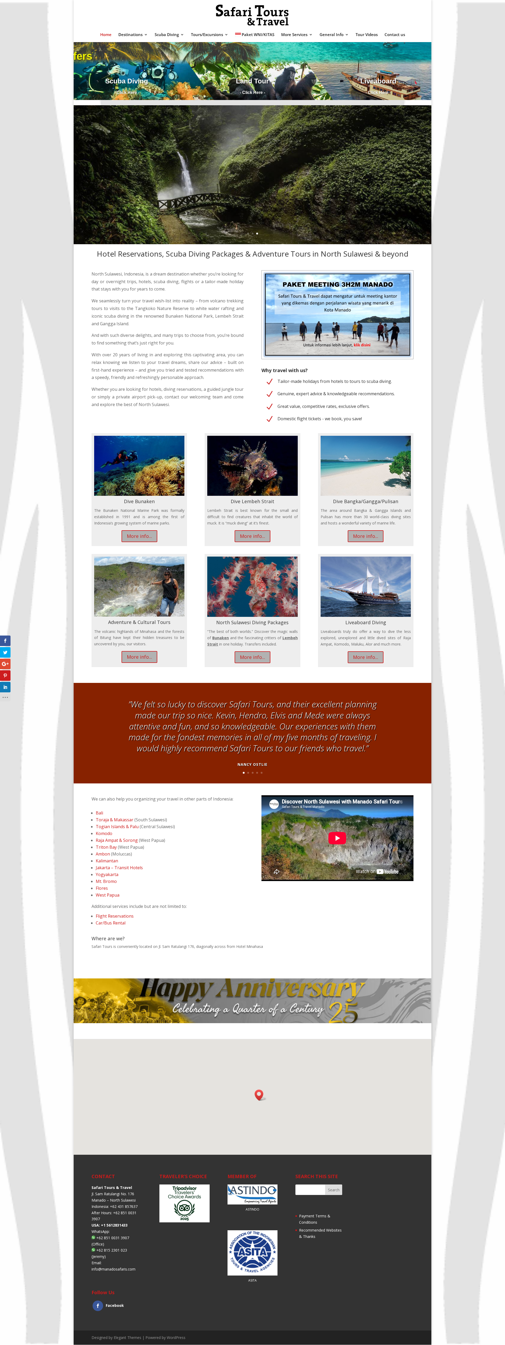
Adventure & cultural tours (252, 161)
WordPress (176, 1337)
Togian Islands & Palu (117, 826)
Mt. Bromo (106, 881)
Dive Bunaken (139, 501)
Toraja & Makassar (114, 820)
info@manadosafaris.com (113, 1269)
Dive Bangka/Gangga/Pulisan (365, 501)
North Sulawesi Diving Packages (252, 622)
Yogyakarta (107, 874)
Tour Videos (367, 35)
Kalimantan (107, 861)
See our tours (252, 188)
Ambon (103, 854)
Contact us (395, 35)
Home (106, 35)
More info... (139, 536)
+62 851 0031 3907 (112, 1237)
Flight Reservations (115, 916)
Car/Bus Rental (110, 923)
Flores (102, 888)
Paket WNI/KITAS (258, 35)
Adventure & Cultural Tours (139, 622)
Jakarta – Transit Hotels (119, 868)
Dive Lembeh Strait (252, 501)
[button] (261, 1095)
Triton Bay (106, 847)
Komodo (104, 833)
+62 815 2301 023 (111, 1250)
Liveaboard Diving (365, 622)
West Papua (107, 895)
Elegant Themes (127, 1337)
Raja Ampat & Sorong (117, 840)
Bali (99, 813)
